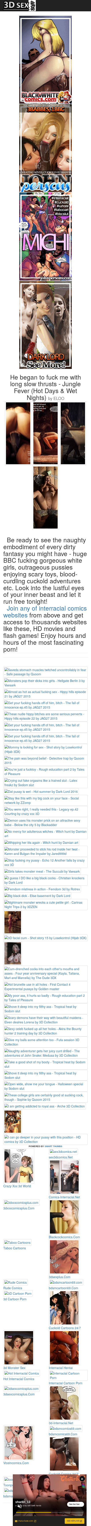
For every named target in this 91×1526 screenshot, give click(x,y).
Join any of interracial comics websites (45, 611)
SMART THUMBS (53, 1146)
